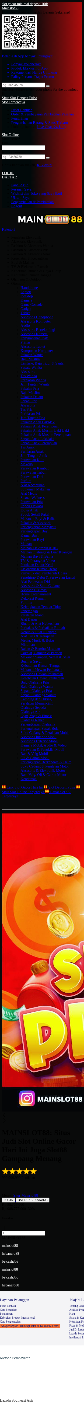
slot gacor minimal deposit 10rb (25, 4)
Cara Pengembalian (10, 1321)
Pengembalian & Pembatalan (32, 202)
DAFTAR (9, 177)
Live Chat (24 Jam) (51, 127)
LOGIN (8, 173)
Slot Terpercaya (13, 102)
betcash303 (10, 1261)
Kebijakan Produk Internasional (17, 1317)
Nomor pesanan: (14, 152)
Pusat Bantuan (21, 110)
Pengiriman (19, 118)
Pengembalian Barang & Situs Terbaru (39, 123)
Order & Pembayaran (27, 114)
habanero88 (10, 1253)
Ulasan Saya (20, 198)
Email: (6, 143)
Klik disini (44, 165)
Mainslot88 (10, 8)
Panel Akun (19, 185)
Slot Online (10, 135)
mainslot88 (10, 1245)
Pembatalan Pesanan (59, 114)
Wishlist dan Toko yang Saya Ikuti (36, 193)
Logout (16, 206)
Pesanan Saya (21, 189)
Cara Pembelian (8, 1309)
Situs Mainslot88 (25, 1195)
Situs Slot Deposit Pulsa (19, 98)
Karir (72, 1313)
